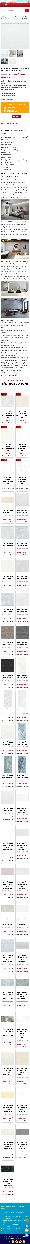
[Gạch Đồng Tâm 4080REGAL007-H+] (7, 500)
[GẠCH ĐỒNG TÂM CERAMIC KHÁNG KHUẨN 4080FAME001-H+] (22, 832)
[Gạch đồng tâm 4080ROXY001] (7, 797)
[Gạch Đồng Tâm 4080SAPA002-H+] (7, 566)
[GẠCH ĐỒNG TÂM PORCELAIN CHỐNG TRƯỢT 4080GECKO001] (7, 1095)
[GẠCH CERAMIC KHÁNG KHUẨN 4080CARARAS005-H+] (7, 467)
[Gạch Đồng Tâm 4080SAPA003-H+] (22, 566)
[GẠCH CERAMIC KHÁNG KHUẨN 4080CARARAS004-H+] (22, 434)
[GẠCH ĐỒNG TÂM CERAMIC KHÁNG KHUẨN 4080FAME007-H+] (22, 945)
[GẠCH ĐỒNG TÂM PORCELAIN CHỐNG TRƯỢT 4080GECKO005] (7, 1169)
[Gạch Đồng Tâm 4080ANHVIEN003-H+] (22, 731)
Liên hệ (8, 420)
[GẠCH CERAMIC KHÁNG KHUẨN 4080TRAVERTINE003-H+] (7, 434)
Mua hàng (16, 116)
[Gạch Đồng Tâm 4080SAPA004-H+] (22, 533)
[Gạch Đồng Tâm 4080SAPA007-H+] (22, 632)
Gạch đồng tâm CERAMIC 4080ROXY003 (22, 810)
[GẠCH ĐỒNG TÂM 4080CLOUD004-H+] (7, 731)
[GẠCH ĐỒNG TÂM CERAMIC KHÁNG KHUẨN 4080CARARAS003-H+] (22, 1019)
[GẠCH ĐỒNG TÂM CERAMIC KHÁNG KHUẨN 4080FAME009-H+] (7, 982)
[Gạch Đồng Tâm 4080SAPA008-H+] (7, 665)
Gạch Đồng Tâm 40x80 (15, 380)
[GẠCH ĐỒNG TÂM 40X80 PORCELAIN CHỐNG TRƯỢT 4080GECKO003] (7, 1132)
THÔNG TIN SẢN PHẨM (9, 124)
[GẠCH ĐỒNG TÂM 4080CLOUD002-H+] (7, 698)
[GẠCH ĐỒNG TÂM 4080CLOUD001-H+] (22, 665)
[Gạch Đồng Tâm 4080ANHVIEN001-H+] (7, 764)
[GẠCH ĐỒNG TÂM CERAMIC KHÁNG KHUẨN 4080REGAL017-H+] (7, 1058)
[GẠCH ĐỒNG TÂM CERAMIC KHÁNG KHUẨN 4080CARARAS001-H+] (7, 832)
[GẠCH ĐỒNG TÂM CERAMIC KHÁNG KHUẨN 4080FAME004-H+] (7, 908)
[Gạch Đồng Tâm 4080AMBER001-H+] (22, 500)
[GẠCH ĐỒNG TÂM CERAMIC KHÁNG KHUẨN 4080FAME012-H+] (7, 1019)
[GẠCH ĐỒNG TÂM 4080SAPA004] (7, 599)
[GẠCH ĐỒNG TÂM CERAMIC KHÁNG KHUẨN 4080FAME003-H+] (22, 871)
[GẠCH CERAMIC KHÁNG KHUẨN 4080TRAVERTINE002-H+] (22, 401)
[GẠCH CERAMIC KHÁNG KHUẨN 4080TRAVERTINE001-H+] (7, 401)
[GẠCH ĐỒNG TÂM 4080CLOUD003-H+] (22, 698)
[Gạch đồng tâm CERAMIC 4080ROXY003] (22, 797)
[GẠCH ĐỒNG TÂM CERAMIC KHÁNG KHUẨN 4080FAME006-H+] (7, 945)
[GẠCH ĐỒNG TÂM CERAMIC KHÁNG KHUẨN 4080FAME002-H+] (7, 871)
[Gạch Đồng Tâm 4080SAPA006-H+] (7, 632)
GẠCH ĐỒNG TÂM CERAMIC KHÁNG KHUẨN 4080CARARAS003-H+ (22, 1033)
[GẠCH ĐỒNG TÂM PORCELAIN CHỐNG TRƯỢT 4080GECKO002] (22, 1095)
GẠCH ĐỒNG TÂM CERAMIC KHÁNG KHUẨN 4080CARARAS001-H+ (8, 847)
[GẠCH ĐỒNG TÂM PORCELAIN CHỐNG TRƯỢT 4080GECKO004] (22, 1132)
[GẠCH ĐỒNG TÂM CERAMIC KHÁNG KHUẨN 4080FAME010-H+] (22, 982)
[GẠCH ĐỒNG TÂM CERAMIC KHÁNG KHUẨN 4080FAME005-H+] (22, 908)
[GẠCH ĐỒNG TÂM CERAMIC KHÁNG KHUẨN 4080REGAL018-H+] (22, 1058)
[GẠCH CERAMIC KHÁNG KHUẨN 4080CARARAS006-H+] (22, 467)
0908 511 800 (12, 107)
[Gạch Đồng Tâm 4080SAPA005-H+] (22, 599)
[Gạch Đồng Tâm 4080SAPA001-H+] (7, 533)
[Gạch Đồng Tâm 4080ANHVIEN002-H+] (22, 764)
